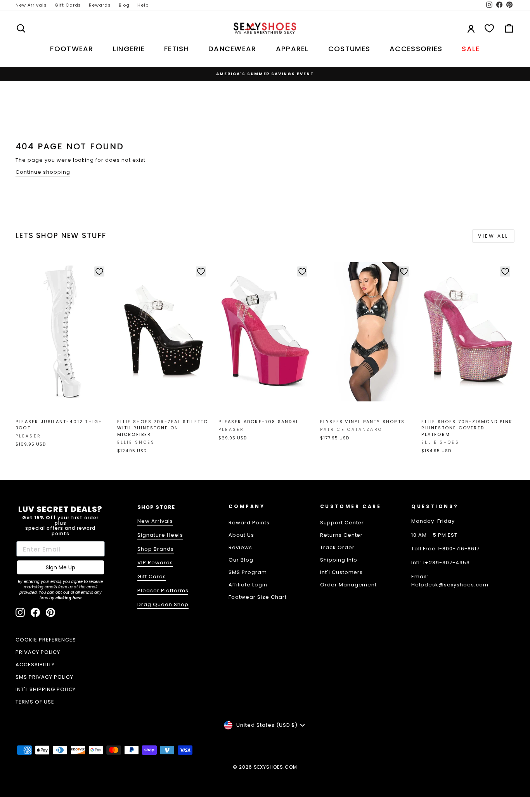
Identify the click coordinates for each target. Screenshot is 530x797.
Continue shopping (43, 172)
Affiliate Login (248, 584)
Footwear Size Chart (258, 597)
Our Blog (241, 560)
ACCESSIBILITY (35, 664)
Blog (124, 5)
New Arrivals (31, 5)
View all (493, 236)
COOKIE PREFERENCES (46, 639)
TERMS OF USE (35, 701)
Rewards (100, 5)
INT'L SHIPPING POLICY (46, 689)
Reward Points (249, 522)
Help (143, 5)
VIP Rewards (155, 562)
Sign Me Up (60, 567)
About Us (241, 535)
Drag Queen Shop (163, 604)
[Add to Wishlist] (99, 271)
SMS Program (248, 572)
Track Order (337, 547)
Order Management (348, 584)
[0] (489, 28)
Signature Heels (160, 535)
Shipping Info (339, 560)
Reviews (240, 547)
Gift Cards (68, 5)
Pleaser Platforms (163, 590)
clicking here (68, 598)
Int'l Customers (341, 572)
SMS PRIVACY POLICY (44, 677)
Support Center (342, 522)
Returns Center (341, 535)
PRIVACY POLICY (38, 652)
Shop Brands (155, 549)
